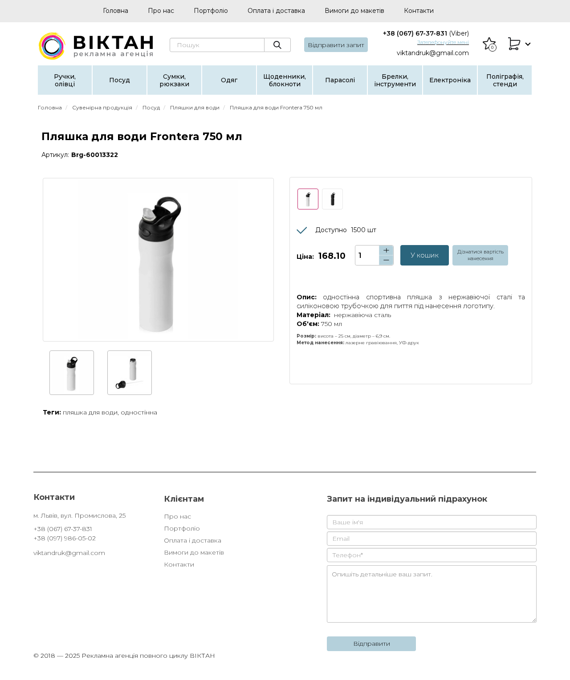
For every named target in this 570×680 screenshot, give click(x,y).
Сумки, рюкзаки (174, 80)
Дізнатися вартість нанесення (480, 255)
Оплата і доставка (276, 11)
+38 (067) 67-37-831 (426, 33)
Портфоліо (211, 11)
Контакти (419, 11)
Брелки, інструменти (395, 80)
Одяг (229, 80)
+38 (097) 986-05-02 (64, 538)
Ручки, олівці (65, 80)
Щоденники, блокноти (284, 80)
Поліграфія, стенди (505, 80)
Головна (115, 11)
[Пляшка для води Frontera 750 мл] (158, 260)
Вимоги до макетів (354, 11)
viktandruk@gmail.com (433, 53)
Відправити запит (336, 45)
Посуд (119, 80)
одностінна (139, 412)
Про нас (161, 11)
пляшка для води (90, 412)
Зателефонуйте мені (443, 42)
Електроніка (450, 80)
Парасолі (340, 80)
